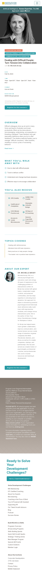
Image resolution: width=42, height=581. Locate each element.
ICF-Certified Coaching (15, 491)
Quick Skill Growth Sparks (16, 534)
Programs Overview (14, 526)
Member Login (13, 547)
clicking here (19, 427)
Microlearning (12, 497)
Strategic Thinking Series (16, 537)
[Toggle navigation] (37, 3)
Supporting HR (13, 504)
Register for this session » (17, 107)
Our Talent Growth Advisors (17, 507)
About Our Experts (14, 494)
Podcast (10, 512)
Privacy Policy (12, 566)
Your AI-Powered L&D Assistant (18, 502)
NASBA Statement (14, 569)
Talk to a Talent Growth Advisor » (19, 478)
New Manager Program (16, 539)
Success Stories (13, 515)
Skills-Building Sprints (15, 531)
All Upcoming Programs (16, 529)
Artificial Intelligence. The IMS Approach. (21, 10)
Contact (10, 563)
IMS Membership (13, 489)
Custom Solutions (13, 545)
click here (9, 434)
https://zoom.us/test (13, 423)
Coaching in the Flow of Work (18, 499)
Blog (9, 510)
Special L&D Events (14, 542)
